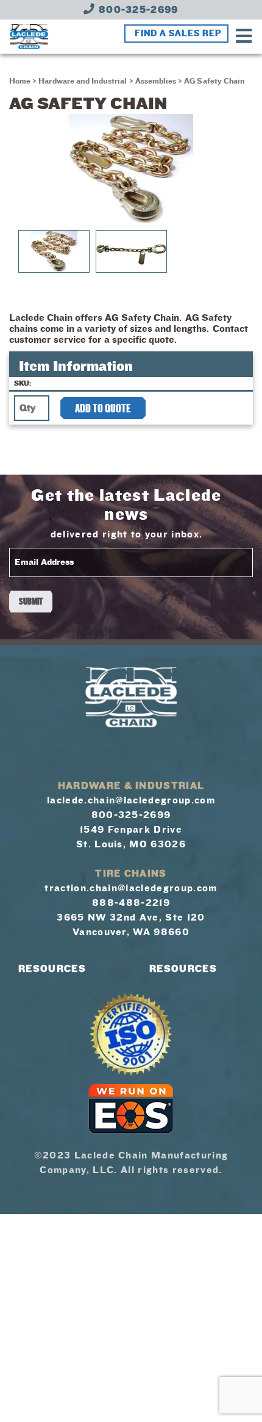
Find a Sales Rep (178, 33)
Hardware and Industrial (82, 81)
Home (19, 81)
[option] (131, 169)
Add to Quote (103, 408)
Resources (52, 968)
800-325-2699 (137, 9)
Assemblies (156, 81)
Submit (31, 601)
